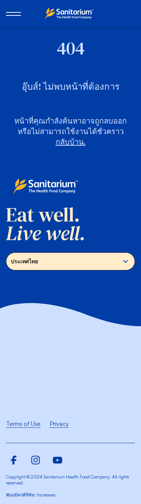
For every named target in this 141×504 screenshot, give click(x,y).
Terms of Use (23, 423)
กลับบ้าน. (71, 141)
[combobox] (70, 261)
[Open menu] (13, 13)
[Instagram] (36, 460)
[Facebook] (14, 460)
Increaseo (46, 495)
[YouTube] (57, 460)
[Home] (70, 13)
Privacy (59, 423)
